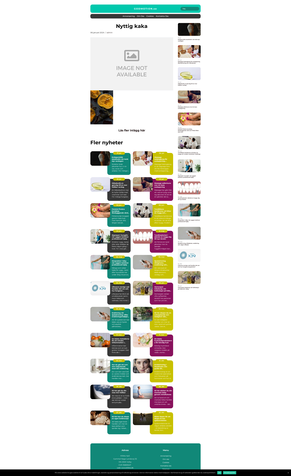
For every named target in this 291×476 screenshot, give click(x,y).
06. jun (161, 205)
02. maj (119, 257)
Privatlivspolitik (229, 473)
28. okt (161, 387)
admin (110, 33)
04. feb (119, 283)
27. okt (119, 412)
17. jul (119, 153)
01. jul (119, 179)
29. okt (119, 387)
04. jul (161, 153)
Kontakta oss (162, 16)
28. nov (161, 309)
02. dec (119, 309)
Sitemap (165, 469)
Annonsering (129, 16)
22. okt (161, 412)
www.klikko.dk (127, 468)
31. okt (161, 361)
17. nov (119, 335)
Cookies (150, 16)
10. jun (119, 205)
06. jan (161, 283)
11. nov (161, 335)
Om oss (140, 16)
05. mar (161, 257)
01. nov (119, 361)
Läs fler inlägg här (131, 130)
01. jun (119, 231)
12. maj (161, 231)
